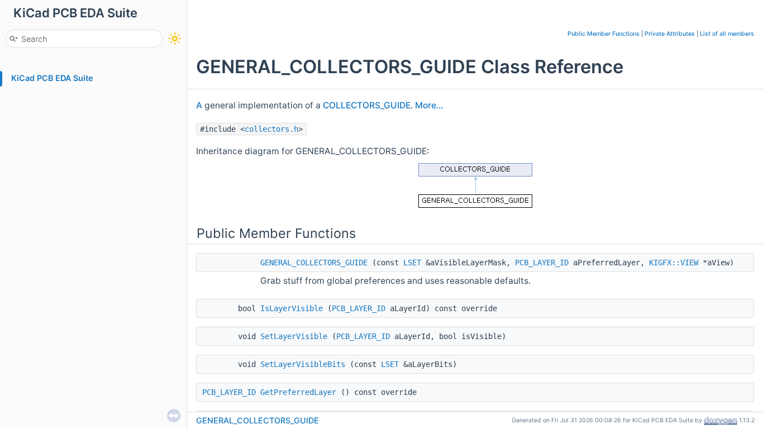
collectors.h (271, 129)
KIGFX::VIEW (673, 262)
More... (429, 105)
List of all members (727, 33)
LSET (412, 262)
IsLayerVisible (291, 308)
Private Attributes (670, 33)
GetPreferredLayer (298, 392)
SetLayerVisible (293, 336)
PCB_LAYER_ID (542, 262)
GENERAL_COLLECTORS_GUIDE (314, 262)
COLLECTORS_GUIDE (367, 105)
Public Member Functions (604, 33)
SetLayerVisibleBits (302, 364)
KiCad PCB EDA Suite (52, 78)
